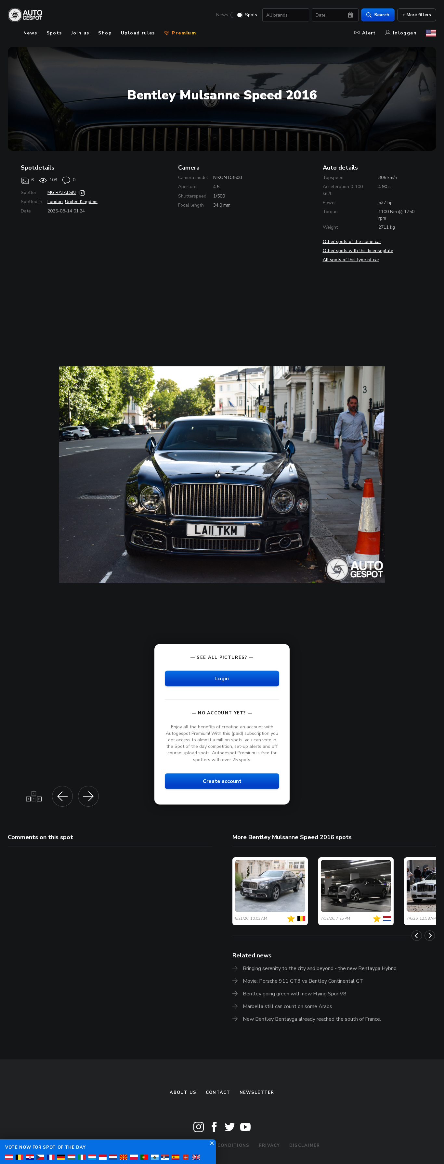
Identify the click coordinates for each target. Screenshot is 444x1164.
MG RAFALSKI (61, 192)
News (222, 15)
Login (222, 678)
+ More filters (416, 15)
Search (381, 15)
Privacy (269, 1145)
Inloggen (405, 33)
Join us (80, 33)
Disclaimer (304, 1145)
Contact (218, 1092)
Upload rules (138, 33)
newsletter (257, 1092)
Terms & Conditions (221, 1145)
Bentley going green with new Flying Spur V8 (294, 993)
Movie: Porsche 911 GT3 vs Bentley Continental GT (303, 981)
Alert (369, 33)
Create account (222, 781)
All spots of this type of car (351, 260)
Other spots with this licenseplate (358, 251)
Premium (183, 33)
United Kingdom (81, 201)
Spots (251, 15)
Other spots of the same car (352, 241)
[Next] (429, 935)
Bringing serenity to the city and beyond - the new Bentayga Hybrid (320, 968)
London (55, 201)
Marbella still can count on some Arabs (287, 1006)
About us (183, 1092)
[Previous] (416, 935)
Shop (105, 33)
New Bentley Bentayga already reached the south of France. (312, 1019)
